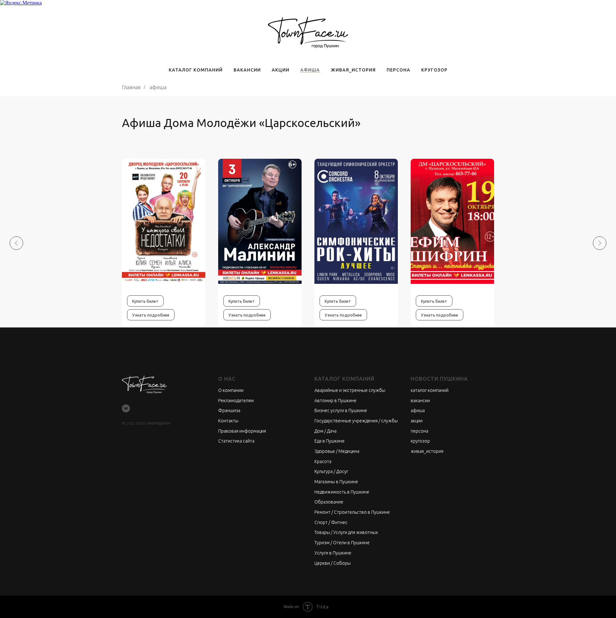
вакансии (420, 400)
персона (419, 431)
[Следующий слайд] (599, 243)
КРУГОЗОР (434, 69)
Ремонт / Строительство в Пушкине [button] (352, 512)
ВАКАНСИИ (247, 69)
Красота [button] (322, 461)
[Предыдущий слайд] (16, 243)
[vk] (126, 408)
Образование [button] (328, 501)
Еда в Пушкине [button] (329, 441)
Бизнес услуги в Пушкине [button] (340, 410)
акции (417, 420)
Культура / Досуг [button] (331, 471)
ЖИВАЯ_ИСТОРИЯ (353, 69)
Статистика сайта (236, 441)
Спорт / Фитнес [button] (330, 522)
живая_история (427, 451)
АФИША (310, 69)
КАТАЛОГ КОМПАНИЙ (196, 69)
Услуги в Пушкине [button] (332, 552)
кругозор (420, 441)
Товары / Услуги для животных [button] (346, 532)
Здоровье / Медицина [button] (336, 451)
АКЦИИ (280, 69)
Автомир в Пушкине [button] (335, 400)
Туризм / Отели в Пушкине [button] (342, 542)
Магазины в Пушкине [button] (336, 481)
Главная (131, 87)
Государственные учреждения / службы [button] (356, 420)
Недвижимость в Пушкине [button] (341, 492)
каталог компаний (430, 390)
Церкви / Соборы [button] (332, 563)
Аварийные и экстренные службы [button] (349, 390)
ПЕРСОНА (398, 69)
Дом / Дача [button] (325, 431)
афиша (418, 410)
